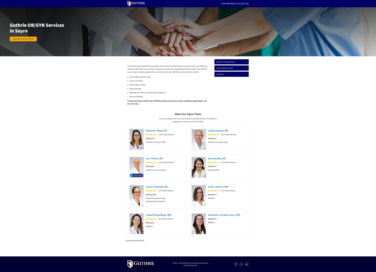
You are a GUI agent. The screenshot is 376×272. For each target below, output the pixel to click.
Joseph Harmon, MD (218, 130)
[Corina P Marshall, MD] (136, 195)
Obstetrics (220, 74)
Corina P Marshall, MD (157, 186)
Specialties (151, 195)
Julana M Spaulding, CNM (158, 214)
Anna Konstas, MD (217, 158)
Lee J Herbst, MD (154, 158)
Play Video (138, 175)
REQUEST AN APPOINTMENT (23, 39)
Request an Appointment (225, 62)
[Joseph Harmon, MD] (199, 139)
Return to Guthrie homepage (136, 3)
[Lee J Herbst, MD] (136, 167)
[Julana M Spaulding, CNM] (136, 223)
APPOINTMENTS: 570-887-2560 (236, 3)
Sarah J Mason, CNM (218, 186)
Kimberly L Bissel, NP (156, 130)
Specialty (150, 138)
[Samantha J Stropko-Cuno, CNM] (199, 223)
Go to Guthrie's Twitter (241, 264)
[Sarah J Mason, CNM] (199, 195)
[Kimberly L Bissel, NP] (136, 139)
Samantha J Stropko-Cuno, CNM (224, 214)
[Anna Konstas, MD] (199, 167)
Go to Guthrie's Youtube (247, 264)
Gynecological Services (224, 68)
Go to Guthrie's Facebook (236, 264)
